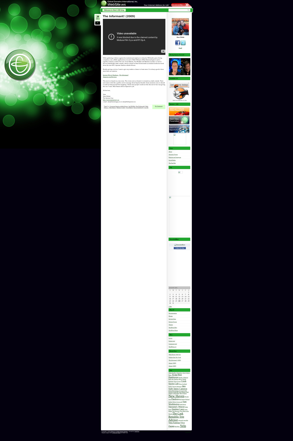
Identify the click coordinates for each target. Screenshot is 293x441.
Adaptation (179, 373)
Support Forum (173, 322)
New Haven (176, 396)
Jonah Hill (176, 392)
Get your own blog (177, 4)
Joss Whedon (182, 392)
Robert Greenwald (177, 402)
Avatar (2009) (172, 363)
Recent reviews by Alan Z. (180, 174)
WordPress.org (172, 346)
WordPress (136, 431)
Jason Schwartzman (173, 390)
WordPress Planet (173, 330)
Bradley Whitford (183, 377)
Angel (184, 373)
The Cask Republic (175, 415)
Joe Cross (181, 390)
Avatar (175, 375)
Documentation (173, 313)
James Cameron (180, 388)
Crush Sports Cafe (177, 382)
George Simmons (177, 386)
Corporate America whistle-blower (119, 106)
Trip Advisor (176, 418)
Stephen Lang (178, 409)
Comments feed (173, 344)
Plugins (171, 316)
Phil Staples (182, 399)
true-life (146, 107)
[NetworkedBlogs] (179, 244)
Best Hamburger (175, 376)
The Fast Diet (172, 163)
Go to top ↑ (188, 432)
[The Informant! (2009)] (134, 16)
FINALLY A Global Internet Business (119, 431)
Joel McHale (132, 106)
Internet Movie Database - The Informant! (116, 75)
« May (170, 306)
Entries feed (172, 341)
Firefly (170, 386)
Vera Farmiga (174, 422)
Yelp (183, 426)
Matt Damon (112, 107)
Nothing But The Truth (175, 357)
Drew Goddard (183, 384)
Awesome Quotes (173, 154)
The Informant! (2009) (175, 360)
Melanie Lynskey (121, 107)
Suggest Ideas (172, 319)
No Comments (159, 106)
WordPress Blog (173, 327)
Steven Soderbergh (138, 107)
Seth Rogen (183, 404)
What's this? (180, 193)
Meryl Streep (183, 393)
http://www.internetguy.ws (111, 100)
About (170, 151)
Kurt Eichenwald (140, 106)
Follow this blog (180, 248)
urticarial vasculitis (183, 420)
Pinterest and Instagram (175, 157)
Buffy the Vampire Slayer (175, 379)
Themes (171, 324)
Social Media (172, 160)
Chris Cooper (177, 381)
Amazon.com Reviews (110, 77)
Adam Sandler (172, 373)
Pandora (175, 399)
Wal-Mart (177, 426)
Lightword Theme (116, 432)
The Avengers (176, 411)
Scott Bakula (129, 107)
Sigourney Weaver (176, 406)
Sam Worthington (177, 402)
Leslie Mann (176, 393)
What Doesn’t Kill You (175, 354)
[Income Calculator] (180, 144)
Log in (170, 338)
